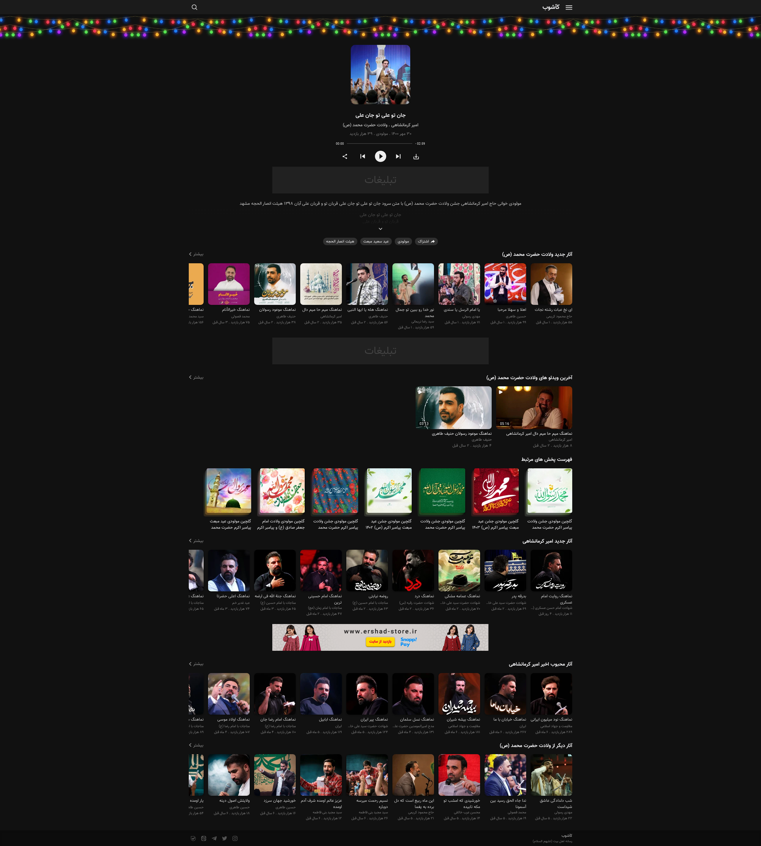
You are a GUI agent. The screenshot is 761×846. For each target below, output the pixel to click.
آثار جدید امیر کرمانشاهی (547, 541)
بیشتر (198, 254)
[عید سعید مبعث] (496, 493)
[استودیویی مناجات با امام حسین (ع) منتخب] (275, 571)
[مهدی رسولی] (459, 285)
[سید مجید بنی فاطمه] (367, 776)
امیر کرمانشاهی (404, 125)
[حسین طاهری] (505, 285)
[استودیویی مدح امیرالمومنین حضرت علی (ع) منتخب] (413, 694)
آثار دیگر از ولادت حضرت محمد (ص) (536, 746)
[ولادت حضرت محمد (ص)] (550, 493)
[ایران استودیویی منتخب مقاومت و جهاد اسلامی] (321, 694)
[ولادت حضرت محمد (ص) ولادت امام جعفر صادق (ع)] (282, 493)
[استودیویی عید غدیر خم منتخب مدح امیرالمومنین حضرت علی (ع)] (229, 571)
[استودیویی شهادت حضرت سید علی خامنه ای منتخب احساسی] (459, 571)
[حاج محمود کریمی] (551, 285)
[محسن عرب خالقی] (459, 776)
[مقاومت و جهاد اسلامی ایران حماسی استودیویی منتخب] (459, 694)
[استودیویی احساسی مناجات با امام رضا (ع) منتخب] (275, 694)
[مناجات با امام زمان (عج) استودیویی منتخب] (321, 571)
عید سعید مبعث (376, 242)
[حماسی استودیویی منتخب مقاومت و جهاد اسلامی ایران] (551, 694)
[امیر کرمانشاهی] (321, 285)
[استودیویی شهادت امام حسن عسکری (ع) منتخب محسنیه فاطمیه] (551, 571)
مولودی (382, 134)
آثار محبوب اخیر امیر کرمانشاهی (540, 664)
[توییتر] (224, 838)
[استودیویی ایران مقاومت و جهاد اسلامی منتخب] (505, 694)
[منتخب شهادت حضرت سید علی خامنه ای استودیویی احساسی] (367, 694)
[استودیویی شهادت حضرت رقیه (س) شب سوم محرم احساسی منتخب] (413, 571)
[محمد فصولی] (229, 285)
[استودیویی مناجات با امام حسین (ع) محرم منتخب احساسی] (367, 571)
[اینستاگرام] (234, 838)
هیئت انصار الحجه (340, 242)
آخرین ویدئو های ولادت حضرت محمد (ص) (529, 378)
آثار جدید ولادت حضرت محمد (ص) (537, 255)
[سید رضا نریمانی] (413, 285)
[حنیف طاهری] (367, 285)
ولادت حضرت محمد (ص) (365, 125)
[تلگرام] (213, 838)
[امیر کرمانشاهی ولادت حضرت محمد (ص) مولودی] (380, 74)
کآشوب (551, 7)
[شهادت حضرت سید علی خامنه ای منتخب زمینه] (505, 571)
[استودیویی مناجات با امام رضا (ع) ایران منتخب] (229, 694)
